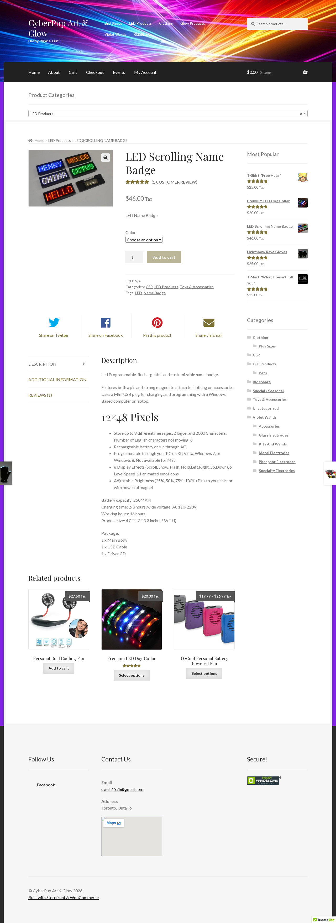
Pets (263, 373)
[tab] (58, 364)
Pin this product (157, 335)
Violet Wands (115, 34)
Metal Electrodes (274, 452)
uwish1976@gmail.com (122, 789)
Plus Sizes (267, 346)
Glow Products (192, 23)
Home (34, 72)
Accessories (269, 426)
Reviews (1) (40, 394)
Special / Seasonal (268, 390)
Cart (73, 72)
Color (130, 232)
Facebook (46, 784)
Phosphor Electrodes (277, 461)
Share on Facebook (105, 335)
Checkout (95, 72)
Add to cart (164, 257)
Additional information (57, 379)
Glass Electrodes (273, 435)
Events (119, 72)
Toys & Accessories (197, 286)
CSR (149, 286)
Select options (131, 675)
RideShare (142, 34)
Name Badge (155, 293)
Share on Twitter (54, 335)
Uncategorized (266, 408)
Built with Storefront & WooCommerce (63, 897)
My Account (145, 72)
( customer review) (174, 181)
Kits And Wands (273, 444)
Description (42, 363)
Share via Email (209, 335)
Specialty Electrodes (277, 470)
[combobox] (168, 113)
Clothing (166, 23)
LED (138, 293)
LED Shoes (113, 23)
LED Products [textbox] (166, 113)
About (54, 72)
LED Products (140, 23)
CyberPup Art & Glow (58, 28)
